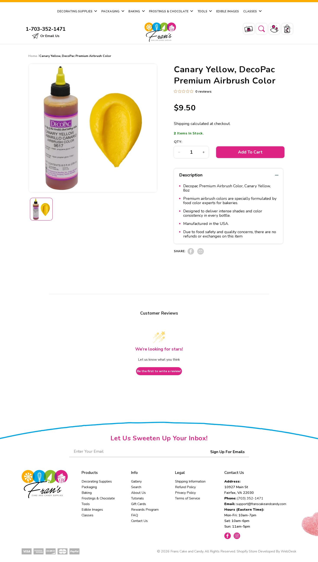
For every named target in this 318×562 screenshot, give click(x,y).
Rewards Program (145, 509)
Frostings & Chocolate (98, 498)
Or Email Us (49, 36)
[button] (258, 28)
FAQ (134, 515)
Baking (87, 492)
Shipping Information (190, 481)
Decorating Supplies (97, 481)
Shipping (182, 123)
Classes (87, 515)
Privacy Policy (185, 492)
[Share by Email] (200, 253)
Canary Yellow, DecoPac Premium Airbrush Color (75, 56)
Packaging (89, 487)
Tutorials (137, 498)
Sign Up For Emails (227, 451)
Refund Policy (185, 487)
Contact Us (139, 520)
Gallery (136, 481)
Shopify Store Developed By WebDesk (266, 551)
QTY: (178, 142)
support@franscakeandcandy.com (261, 504)
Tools (86, 504)
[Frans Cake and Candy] (159, 32)
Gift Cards (138, 504)
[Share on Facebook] (191, 253)
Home (32, 56)
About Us (138, 492)
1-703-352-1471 (46, 29)
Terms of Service (187, 498)
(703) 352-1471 (250, 498)
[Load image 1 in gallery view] (41, 209)
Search (136, 487)
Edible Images (92, 509)
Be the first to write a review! (159, 371)
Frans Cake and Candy (186, 551)
